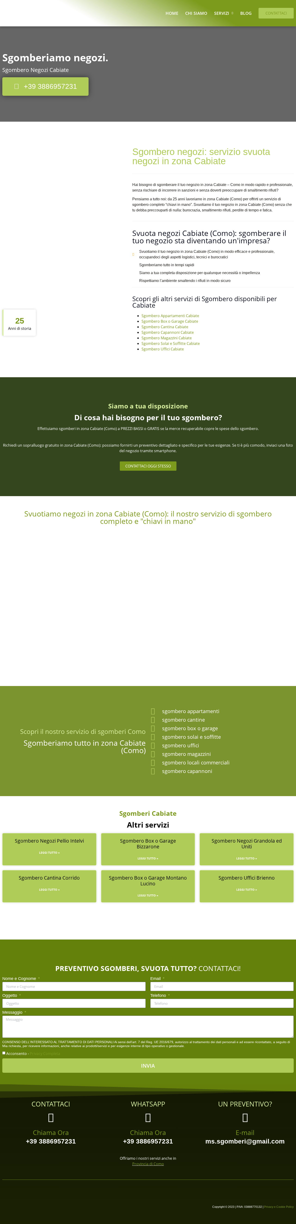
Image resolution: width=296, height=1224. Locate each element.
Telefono (158, 995)
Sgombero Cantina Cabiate (165, 326)
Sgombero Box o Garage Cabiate (170, 321)
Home (172, 13)
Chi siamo (196, 13)
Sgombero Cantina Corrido (49, 878)
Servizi (221, 13)
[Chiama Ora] (51, 1117)
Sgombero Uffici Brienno (247, 878)
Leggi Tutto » (49, 853)
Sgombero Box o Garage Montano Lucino (148, 881)
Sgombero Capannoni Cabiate (168, 332)
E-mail (245, 1132)
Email (156, 979)
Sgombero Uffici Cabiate (163, 349)
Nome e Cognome (19, 979)
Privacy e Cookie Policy (279, 1207)
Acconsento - (33, 1053)
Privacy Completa (45, 1053)
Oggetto (10, 995)
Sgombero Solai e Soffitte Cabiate (171, 343)
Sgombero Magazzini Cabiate (167, 337)
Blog (246, 13)
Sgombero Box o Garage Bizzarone (148, 844)
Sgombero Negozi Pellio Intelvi (49, 841)
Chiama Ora (51, 1132)
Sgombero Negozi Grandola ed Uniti (247, 844)
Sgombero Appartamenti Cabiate (170, 315)
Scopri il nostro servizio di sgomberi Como (83, 731)
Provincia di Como (148, 1163)
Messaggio (13, 1012)
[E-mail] (245, 1117)
